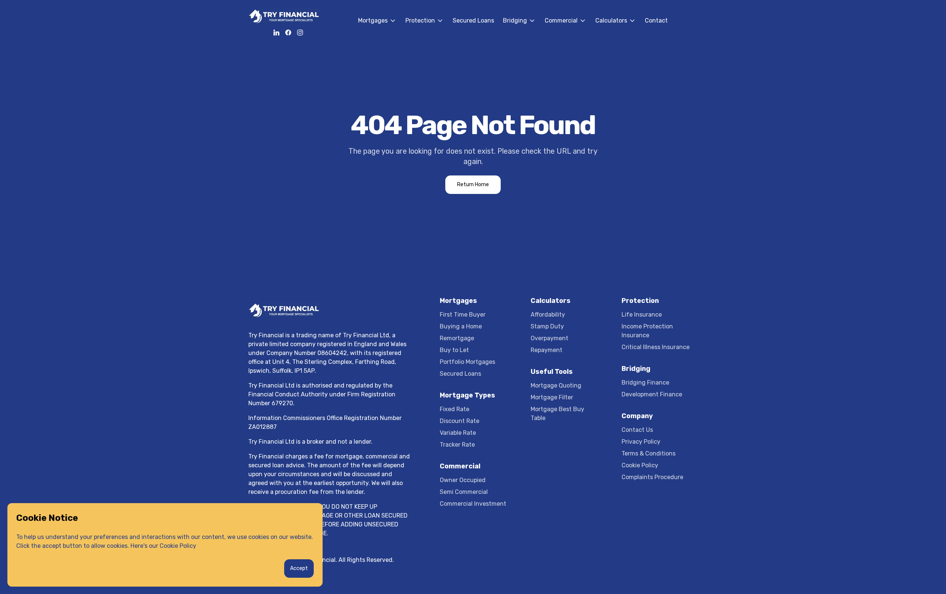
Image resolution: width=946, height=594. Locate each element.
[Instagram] (300, 32)
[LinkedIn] (276, 32)
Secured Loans (473, 20)
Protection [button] (424, 29)
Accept (299, 568)
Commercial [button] (565, 29)
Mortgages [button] (377, 29)
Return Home (473, 184)
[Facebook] (288, 32)
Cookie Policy (178, 545)
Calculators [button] (615, 29)
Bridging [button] (519, 29)
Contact (656, 20)
